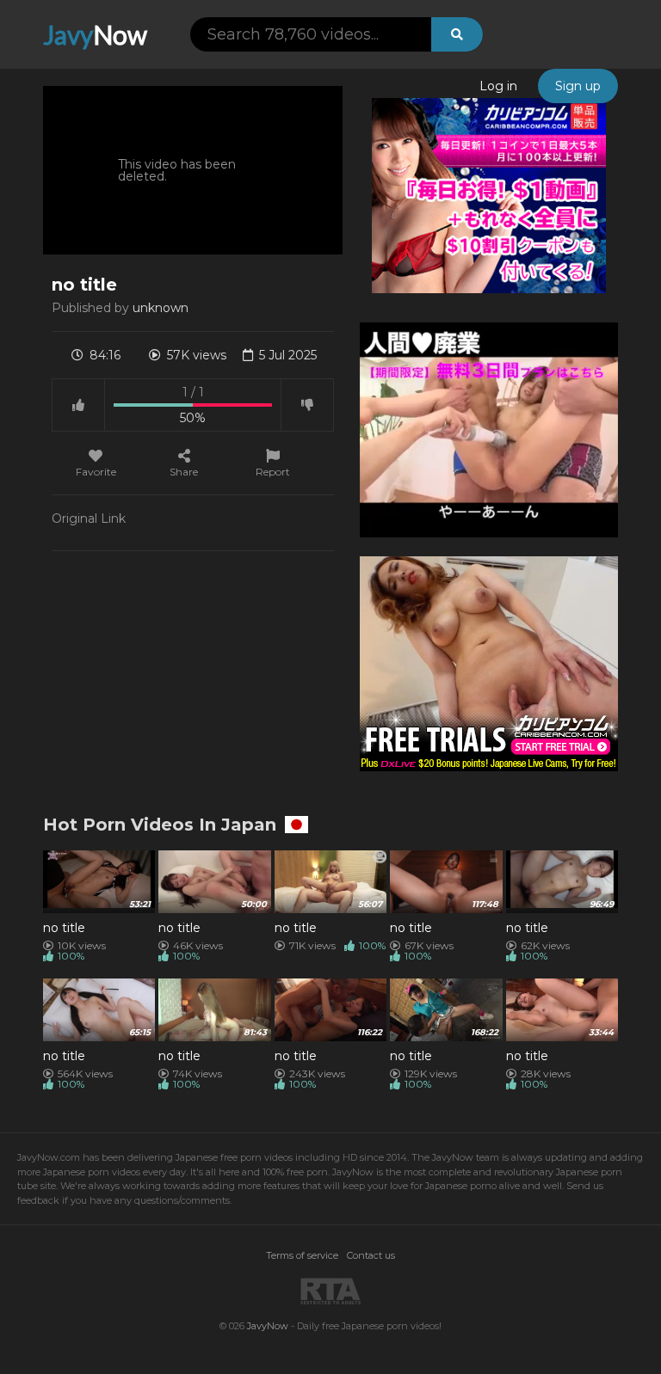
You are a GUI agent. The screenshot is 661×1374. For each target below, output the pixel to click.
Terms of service (302, 1255)
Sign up (578, 86)
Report (273, 471)
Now (95, 34)
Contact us (371, 1255)
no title (64, 928)
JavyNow (267, 1326)
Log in (498, 86)
